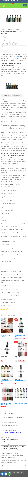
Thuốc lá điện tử (10, 29)
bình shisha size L (5, 446)
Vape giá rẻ (18, 29)
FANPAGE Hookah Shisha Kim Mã (13, 432)
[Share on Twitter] (7, 43)
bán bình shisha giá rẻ (6, 439)
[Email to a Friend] (10, 43)
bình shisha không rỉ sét (6, 444)
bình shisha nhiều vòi (16, 444)
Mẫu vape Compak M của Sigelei (6, 381)
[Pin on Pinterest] (13, 43)
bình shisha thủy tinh (14, 446)
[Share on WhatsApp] (2, 43)
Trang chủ (3, 29)
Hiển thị (8, 51)
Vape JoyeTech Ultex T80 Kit (21, 403)
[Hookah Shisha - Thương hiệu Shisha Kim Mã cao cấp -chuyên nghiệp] (8, 5)
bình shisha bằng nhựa (6, 441)
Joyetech (7, 40)
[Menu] (25, 5)
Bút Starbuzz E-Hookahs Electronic (6, 336)
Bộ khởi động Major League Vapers (20, 381)
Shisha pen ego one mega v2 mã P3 (20, 359)
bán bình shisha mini (15, 439)
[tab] (14, 46)
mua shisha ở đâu (5, 448)
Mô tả (2, 46)
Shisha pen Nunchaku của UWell (6, 359)
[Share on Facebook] (5, 43)
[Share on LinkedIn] (15, 43)
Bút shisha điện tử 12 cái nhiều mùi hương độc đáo (6, 404)
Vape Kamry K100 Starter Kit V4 (20, 336)
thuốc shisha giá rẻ (13, 448)
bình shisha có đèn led (16, 441)
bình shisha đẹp (23, 446)
